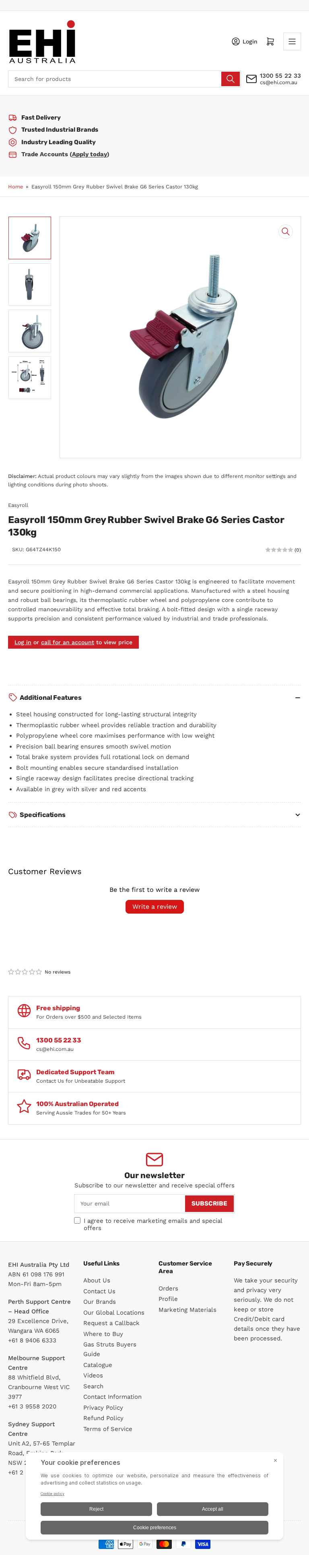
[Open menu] (292, 41)
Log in (22, 642)
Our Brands (99, 1301)
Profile (168, 1299)
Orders (168, 1288)
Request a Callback (111, 1323)
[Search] (230, 79)
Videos (93, 1375)
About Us (96, 1280)
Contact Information (112, 1396)
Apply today (89, 154)
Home (15, 187)
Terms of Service (107, 1429)
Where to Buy (103, 1334)
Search (93, 1386)
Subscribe (209, 1203)
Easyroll (18, 505)
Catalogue (97, 1365)
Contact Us (99, 1291)
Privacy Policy (103, 1407)
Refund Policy (103, 1418)
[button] (25, 972)
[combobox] (124, 78)
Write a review (154, 906)
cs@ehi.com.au (278, 82)
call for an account (67, 642)
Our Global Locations (113, 1312)
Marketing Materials (187, 1309)
